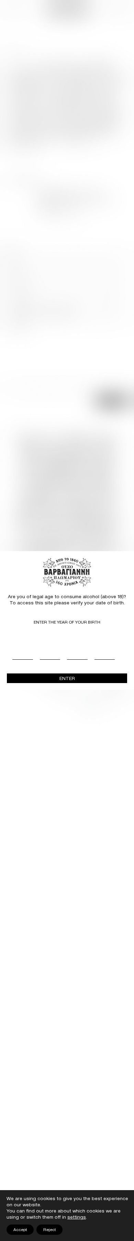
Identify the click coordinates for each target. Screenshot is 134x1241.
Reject (49, 1229)
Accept (20, 1229)
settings (76, 1217)
